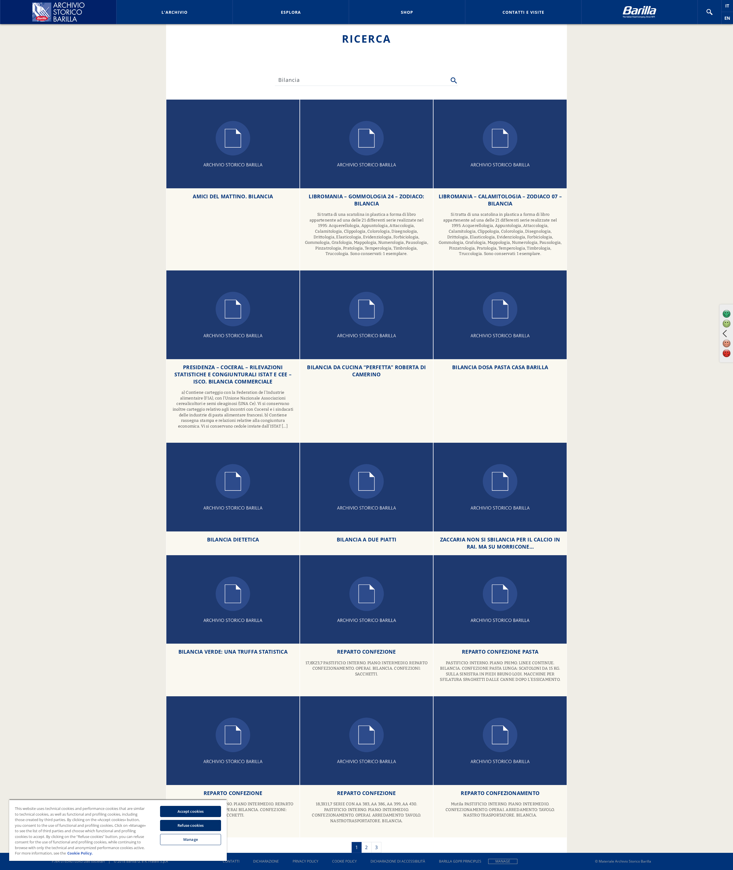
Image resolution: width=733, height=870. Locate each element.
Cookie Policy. (80, 853)
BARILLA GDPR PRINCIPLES (460, 861)
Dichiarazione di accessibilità (398, 861)
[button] (709, 12)
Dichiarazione (266, 861)
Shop (407, 12)
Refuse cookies (191, 825)
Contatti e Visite (523, 12)
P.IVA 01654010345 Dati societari (78, 861)
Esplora (291, 12)
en (728, 19)
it (729, 7)
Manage (502, 861)
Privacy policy (305, 861)
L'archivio (174, 12)
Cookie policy (344, 861)
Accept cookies (191, 811)
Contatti (231, 861)
